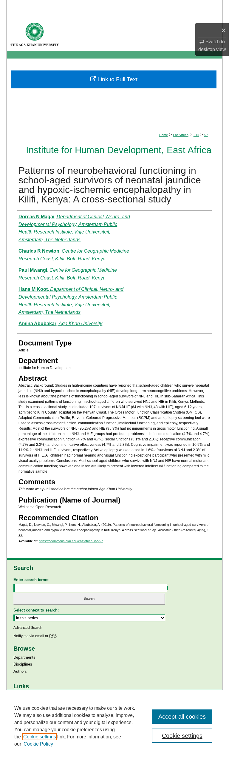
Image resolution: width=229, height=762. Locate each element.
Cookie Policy (38, 743)
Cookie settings (39, 736)
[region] (114, 726)
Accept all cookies (182, 716)
